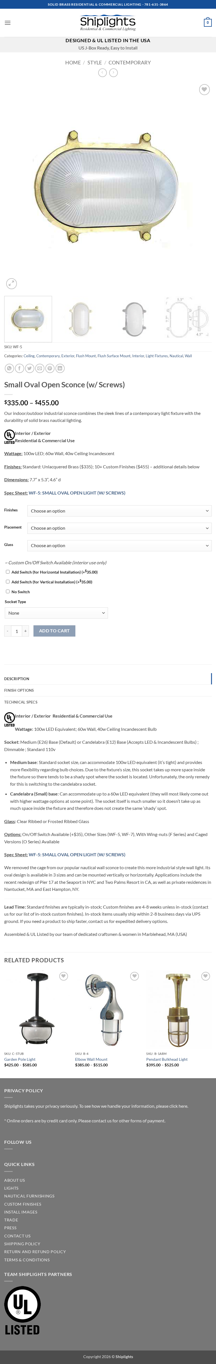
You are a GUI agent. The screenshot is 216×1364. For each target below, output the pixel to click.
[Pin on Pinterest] (50, 368)
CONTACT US (17, 1236)
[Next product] (102, 72)
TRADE (11, 1220)
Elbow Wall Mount (91, 1059)
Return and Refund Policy (35, 1252)
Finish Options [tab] (19, 690)
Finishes (11, 510)
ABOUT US (14, 1180)
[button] (7, 23)
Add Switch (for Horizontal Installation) (55, 572)
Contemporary (130, 62)
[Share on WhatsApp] (9, 368)
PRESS (10, 1228)
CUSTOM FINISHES (22, 1204)
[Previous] (15, 187)
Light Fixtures (157, 356)
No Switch (21, 591)
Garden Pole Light (19, 1059)
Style (94, 62)
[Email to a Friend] (39, 368)
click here (178, 1106)
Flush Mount (86, 356)
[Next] (200, 187)
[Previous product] (113, 72)
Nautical (176, 356)
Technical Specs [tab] (20, 702)
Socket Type (15, 601)
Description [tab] (16, 679)
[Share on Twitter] (29, 368)
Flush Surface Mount (114, 356)
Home (73, 62)
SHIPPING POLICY (22, 1244)
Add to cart (54, 630)
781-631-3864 (156, 4)
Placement (13, 527)
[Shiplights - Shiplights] (108, 23)
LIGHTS (11, 1188)
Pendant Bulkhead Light (167, 1059)
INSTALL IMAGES (20, 1212)
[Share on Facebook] (19, 368)
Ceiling (29, 356)
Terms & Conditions (27, 1260)
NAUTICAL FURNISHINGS (29, 1196)
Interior (138, 356)
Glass (8, 545)
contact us (102, 1120)
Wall (188, 356)
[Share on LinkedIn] (60, 368)
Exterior (67, 356)
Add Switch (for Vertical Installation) (52, 581)
